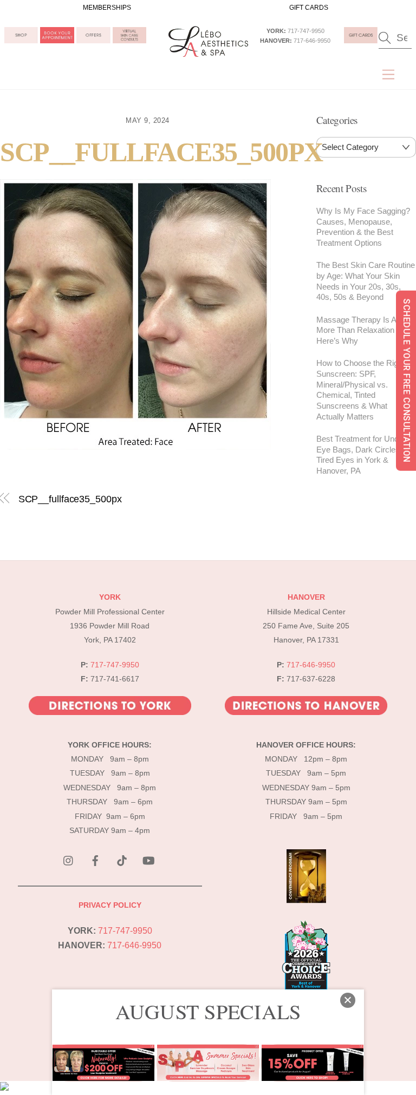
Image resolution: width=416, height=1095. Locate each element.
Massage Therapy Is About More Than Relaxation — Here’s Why (364, 330)
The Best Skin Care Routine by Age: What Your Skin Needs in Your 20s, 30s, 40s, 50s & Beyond (365, 280)
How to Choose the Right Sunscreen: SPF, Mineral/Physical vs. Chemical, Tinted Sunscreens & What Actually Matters (360, 389)
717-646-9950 (312, 40)
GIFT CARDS (308, 7)
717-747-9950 (306, 31)
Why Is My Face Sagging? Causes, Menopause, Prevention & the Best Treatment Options (363, 226)
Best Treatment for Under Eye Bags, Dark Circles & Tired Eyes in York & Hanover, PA (361, 454)
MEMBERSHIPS (107, 7)
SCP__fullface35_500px (161, 152)
